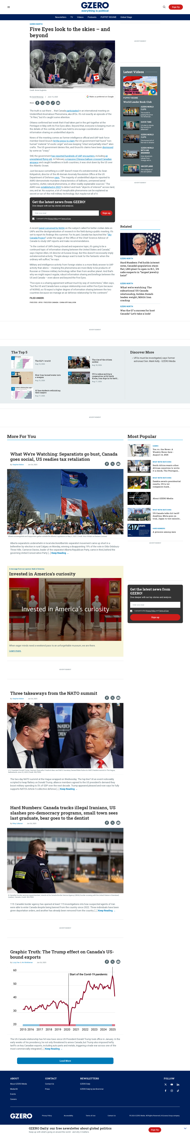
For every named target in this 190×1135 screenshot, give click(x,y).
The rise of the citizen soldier (102, 360)
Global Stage (126, 17)
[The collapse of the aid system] (131, 168)
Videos (80, 17)
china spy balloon (67, 302)
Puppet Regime (130, 98)
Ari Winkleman (27, 962)
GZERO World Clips (147, 108)
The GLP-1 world (43, 361)
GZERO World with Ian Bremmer (147, 150)
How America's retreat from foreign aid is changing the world (146, 160)
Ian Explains (147, 166)
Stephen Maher (18, 465)
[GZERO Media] (95, 7)
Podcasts (92, 17)
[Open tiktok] (178, 1090)
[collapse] (185, 1128)
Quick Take (146, 122)
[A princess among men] (139, 530)
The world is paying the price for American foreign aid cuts (147, 116)
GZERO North (36, 24)
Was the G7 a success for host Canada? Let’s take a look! (137, 312)
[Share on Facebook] (37, 103)
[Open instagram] (172, 1090)
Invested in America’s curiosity (42, 574)
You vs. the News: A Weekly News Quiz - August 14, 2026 (163, 452)
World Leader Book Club (137, 101)
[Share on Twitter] (42, 103)
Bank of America (38, 569)
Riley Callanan (18, 823)
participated (73, 110)
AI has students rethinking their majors (47, 391)
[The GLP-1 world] (22, 362)
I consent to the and (53, 219)
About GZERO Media (163, 498)
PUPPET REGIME (108, 17)
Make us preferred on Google (101, 97)
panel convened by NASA (52, 228)
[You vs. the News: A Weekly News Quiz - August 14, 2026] (139, 450)
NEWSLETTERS (89, 1078)
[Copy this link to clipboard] (53, 103)
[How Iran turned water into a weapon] (22, 377)
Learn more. (15, 650)
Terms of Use (66, 219)
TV (71, 17)
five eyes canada (51, 302)
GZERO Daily (85, 1084)
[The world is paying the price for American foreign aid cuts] (131, 111)
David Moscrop (37, 97)
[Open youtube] (172, 1084)
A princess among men (164, 532)
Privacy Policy (53, 219)
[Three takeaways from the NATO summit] (65, 735)
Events (13, 1094)
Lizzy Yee (16, 962)
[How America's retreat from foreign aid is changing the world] (131, 153)
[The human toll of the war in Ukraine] (131, 138)
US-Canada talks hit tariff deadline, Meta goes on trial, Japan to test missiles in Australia (167, 517)
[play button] (140, 85)
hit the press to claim (64, 141)
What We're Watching (162, 462)
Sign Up (155, 1130)
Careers (13, 1099)
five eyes (33, 302)
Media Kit (14, 1089)
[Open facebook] (165, 1090)
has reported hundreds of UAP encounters (73, 156)
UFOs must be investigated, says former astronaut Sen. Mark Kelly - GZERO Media (154, 359)
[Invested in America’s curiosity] (65, 609)
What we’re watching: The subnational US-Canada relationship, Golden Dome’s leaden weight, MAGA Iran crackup (136, 294)
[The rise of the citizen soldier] (79, 362)
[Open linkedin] (178, 1084)
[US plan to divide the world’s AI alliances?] (131, 125)
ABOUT (14, 1078)
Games (155, 446)
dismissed (107, 147)
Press (47, 1089)
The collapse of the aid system (147, 171)
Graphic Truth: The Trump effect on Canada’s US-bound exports (62, 954)
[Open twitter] (165, 1084)
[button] (176, 7)
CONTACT (51, 1078)
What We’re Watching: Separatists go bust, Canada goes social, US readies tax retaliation (63, 456)
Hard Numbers (159, 528)
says (56, 177)
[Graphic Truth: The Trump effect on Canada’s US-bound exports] (65, 999)
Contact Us (49, 1084)
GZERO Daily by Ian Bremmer (92, 1089)
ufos (40, 302)
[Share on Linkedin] (48, 103)
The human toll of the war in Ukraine (147, 142)
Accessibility (68, 1116)
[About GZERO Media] (139, 498)
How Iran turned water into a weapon (48, 376)
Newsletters (60, 17)
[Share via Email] (58, 103)
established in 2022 (51, 187)
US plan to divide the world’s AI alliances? (147, 127)
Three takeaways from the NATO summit (53, 693)
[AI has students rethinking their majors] (22, 393)
